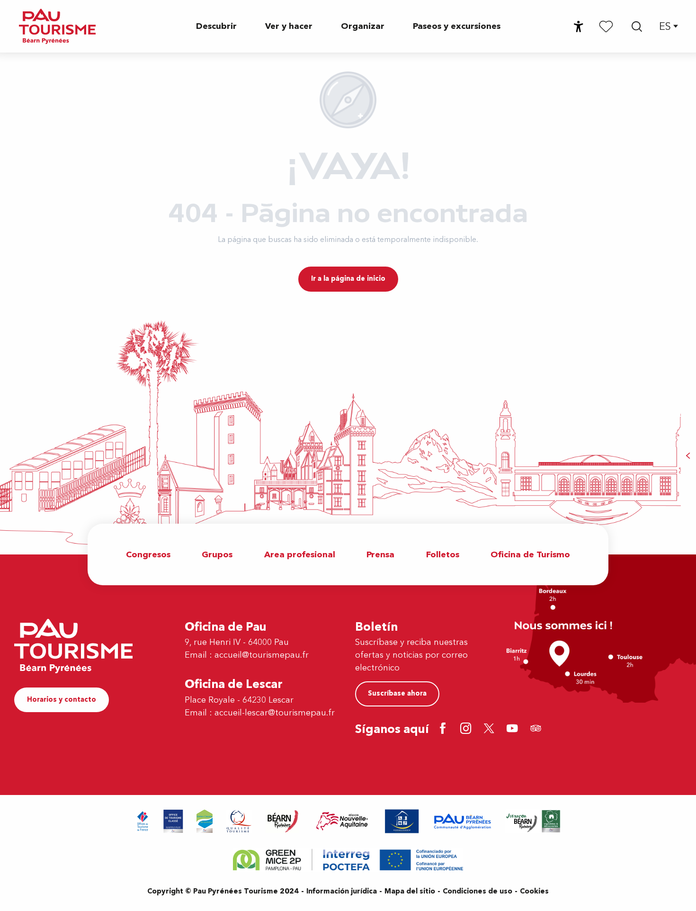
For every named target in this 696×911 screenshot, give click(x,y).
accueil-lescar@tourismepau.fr (274, 713)
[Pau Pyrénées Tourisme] (57, 26)
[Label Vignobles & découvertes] (533, 821)
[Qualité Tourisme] (239, 821)
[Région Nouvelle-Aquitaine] (342, 821)
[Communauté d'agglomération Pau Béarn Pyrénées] (462, 821)
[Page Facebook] (444, 729)
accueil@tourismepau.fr (261, 655)
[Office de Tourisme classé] (173, 821)
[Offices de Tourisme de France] (142, 821)
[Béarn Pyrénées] (282, 821)
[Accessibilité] (578, 26)
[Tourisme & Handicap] (402, 821)
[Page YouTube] (514, 729)
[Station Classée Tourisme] (204, 821)
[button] (636, 26)
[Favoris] (606, 26)
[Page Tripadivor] (537, 729)
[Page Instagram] (467, 729)
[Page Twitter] (490, 729)
